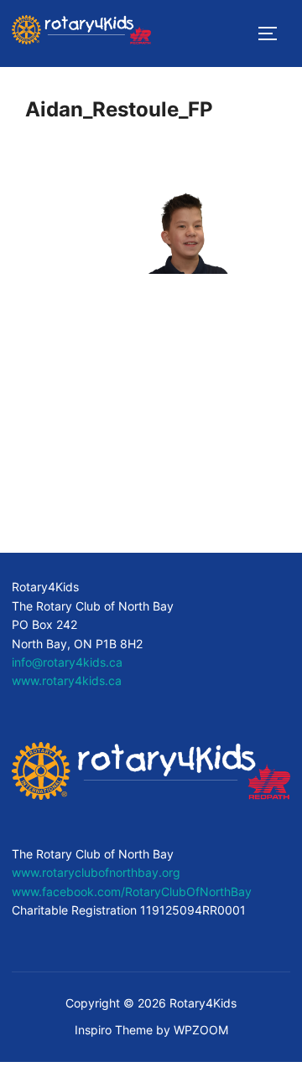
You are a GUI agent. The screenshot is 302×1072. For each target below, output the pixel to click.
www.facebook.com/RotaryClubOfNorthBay (132, 891)
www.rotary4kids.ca (67, 680)
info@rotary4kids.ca (67, 662)
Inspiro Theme (114, 1030)
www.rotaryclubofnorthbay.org (96, 872)
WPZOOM (201, 1030)
